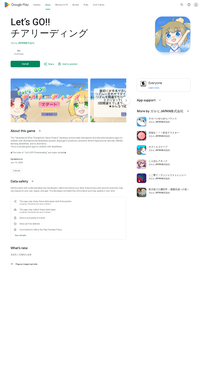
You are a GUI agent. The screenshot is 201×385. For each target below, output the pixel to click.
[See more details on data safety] (21, 235)
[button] (49, 100)
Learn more (153, 87)
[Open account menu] (196, 4)
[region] (69, 52)
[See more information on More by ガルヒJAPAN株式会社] (187, 111)
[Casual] (16, 170)
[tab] (37, 4)
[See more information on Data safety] (32, 181)
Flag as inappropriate (24, 264)
